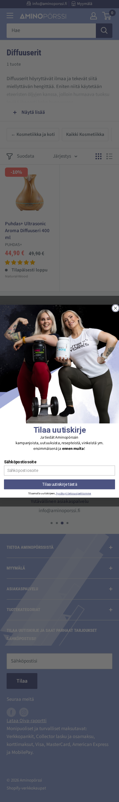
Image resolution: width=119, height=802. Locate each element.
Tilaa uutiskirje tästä (59, 484)
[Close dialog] (115, 308)
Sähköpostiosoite (20, 461)
